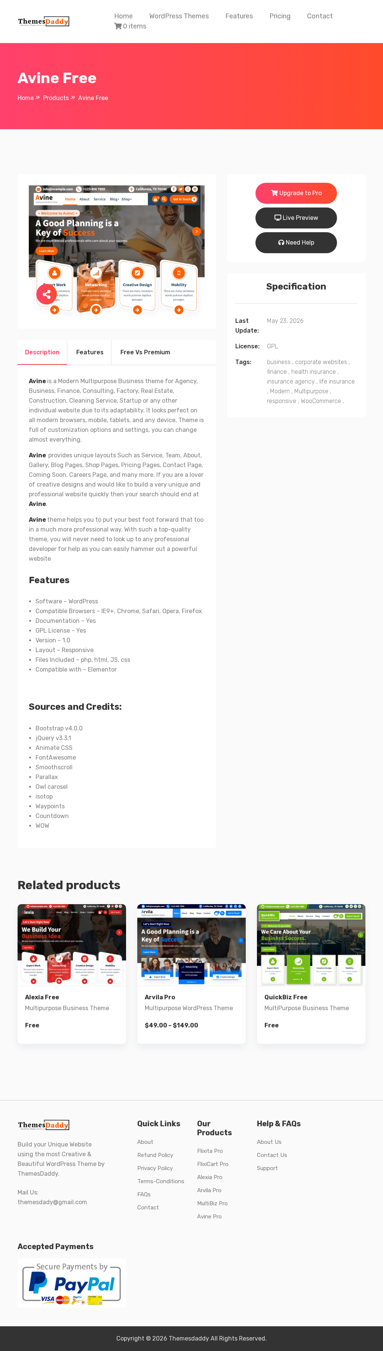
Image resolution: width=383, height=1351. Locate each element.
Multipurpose (311, 391)
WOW (42, 825)
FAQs (144, 1194)
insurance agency (291, 381)
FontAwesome (56, 757)
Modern (280, 391)
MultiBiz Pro (212, 1203)
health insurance (313, 371)
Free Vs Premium (145, 352)
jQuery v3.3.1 (53, 738)
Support (267, 1168)
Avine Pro (209, 1216)
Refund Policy (155, 1155)
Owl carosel (52, 786)
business (279, 362)
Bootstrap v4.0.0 (59, 728)
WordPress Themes (179, 16)
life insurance (337, 381)
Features (239, 16)
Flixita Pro (210, 1151)
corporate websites (321, 362)
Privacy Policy (155, 1168)
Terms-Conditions (160, 1181)
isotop (44, 796)
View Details (77, 986)
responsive (281, 401)
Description (42, 352)
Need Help (299, 242)
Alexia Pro (210, 1177)
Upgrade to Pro (300, 193)
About (145, 1142)
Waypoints (50, 806)
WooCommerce (321, 401)
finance (277, 371)
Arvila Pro (209, 1190)
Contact (320, 16)
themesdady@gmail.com (52, 1202)
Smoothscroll (54, 767)
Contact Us (272, 1155)
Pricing (280, 16)
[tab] (42, 352)
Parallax (47, 777)
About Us (269, 1142)
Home (123, 16)
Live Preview (299, 217)
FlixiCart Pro (213, 1164)
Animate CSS (54, 747)
